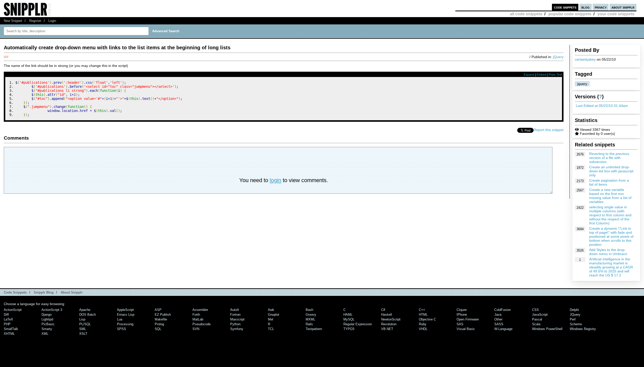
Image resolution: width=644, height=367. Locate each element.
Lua (119, 319)
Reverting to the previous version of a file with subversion (609, 158)
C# (383, 310)
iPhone (462, 314)
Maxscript (237, 319)
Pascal (537, 319)
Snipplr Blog (44, 292)
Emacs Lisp (125, 314)
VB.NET (387, 329)
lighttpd (47, 319)
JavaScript (540, 314)
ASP (158, 310)
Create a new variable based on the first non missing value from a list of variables (610, 196)
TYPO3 (348, 329)
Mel (270, 319)
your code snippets (615, 14)
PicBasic (48, 324)
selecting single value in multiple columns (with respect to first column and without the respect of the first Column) (610, 215)
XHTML (9, 334)
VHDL (423, 329)
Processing (125, 324)
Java (497, 314)
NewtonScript (390, 319)
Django (47, 314)
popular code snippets (569, 14)
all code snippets (526, 14)
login (275, 180)
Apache (84, 310)
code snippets (565, 7)
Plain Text (555, 74)
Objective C (427, 319)
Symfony (236, 329)
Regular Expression (357, 324)
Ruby (422, 324)
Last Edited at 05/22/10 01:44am (602, 106)
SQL (158, 329)
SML (82, 329)
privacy (601, 7)
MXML (310, 319)
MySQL (348, 319)
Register (35, 21)
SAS (460, 324)
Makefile (161, 319)
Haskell (386, 314)
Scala (536, 324)
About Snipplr (72, 292)
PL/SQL (85, 324)
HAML (347, 314)
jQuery (558, 57)
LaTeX (8, 319)
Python (235, 324)
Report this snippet (549, 130)
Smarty (47, 329)
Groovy (311, 314)
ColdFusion (502, 310)
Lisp (82, 319)
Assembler (200, 310)
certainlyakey (585, 59)
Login (52, 21)
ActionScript (13, 310)
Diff (6, 314)
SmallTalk (11, 329)
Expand (529, 74)
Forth (196, 314)
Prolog (159, 324)
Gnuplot (273, 314)
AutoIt (234, 310)
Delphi (574, 310)
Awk (271, 310)
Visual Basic (466, 329)
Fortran (235, 314)
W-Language (503, 329)
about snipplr (623, 7)
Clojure (462, 310)
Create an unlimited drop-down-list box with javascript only (611, 171)
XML (45, 334)
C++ (422, 310)
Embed (541, 74)
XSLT (83, 334)
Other (498, 319)
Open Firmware (468, 319)
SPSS (121, 329)
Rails (309, 324)
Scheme (576, 324)
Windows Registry (583, 329)
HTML (423, 314)
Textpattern (314, 329)
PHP (7, 324)
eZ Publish (163, 314)
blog (585, 7)
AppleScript (125, 310)
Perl (573, 319)
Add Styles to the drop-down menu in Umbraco (608, 252)
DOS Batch (87, 314)
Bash (309, 310)
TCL (271, 329)
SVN (195, 329)
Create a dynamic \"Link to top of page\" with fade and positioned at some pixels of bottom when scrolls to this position (611, 236)
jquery (582, 84)
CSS (535, 310)
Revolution (388, 324)
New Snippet (13, 21)
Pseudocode (201, 324)
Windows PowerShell (547, 329)
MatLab (197, 319)
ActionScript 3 (52, 310)
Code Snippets (15, 292)
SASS (498, 324)
